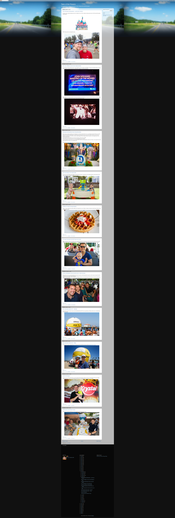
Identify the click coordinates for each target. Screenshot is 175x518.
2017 (81, 467)
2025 (81, 457)
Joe (68, 456)
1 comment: (73, 405)
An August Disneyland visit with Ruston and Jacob (72, 239)
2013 (81, 503)
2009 (81, 508)
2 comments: (73, 438)
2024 (81, 458)
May (82, 497)
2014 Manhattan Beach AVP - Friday (69, 342)
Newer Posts (65, 441)
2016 (81, 468)
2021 (81, 462)
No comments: (73, 61)
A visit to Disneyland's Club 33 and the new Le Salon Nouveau (74, 273)
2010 (81, 507)
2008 (81, 509)
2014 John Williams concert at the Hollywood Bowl (72, 65)
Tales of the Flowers (68, 4)
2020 (81, 463)
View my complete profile (70, 457)
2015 (81, 469)
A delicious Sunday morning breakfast (69, 206)
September (83, 475)
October (82, 474)
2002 (81, 513)
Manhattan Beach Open (92, 344)
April (82, 498)
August (82, 476)
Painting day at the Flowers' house (69, 409)
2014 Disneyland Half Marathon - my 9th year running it (73, 11)
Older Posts (98, 441)
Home (82, 441)
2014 (81, 470)
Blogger (93, 515)
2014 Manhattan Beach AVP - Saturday (70, 309)
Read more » (64, 60)
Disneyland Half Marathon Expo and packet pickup (72, 132)
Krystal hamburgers (66, 375)
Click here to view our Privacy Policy (102, 456)
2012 (81, 504)
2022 (81, 461)
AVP (74, 344)
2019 (81, 464)
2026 (81, 456)
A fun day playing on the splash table (69, 172)
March (82, 499)
